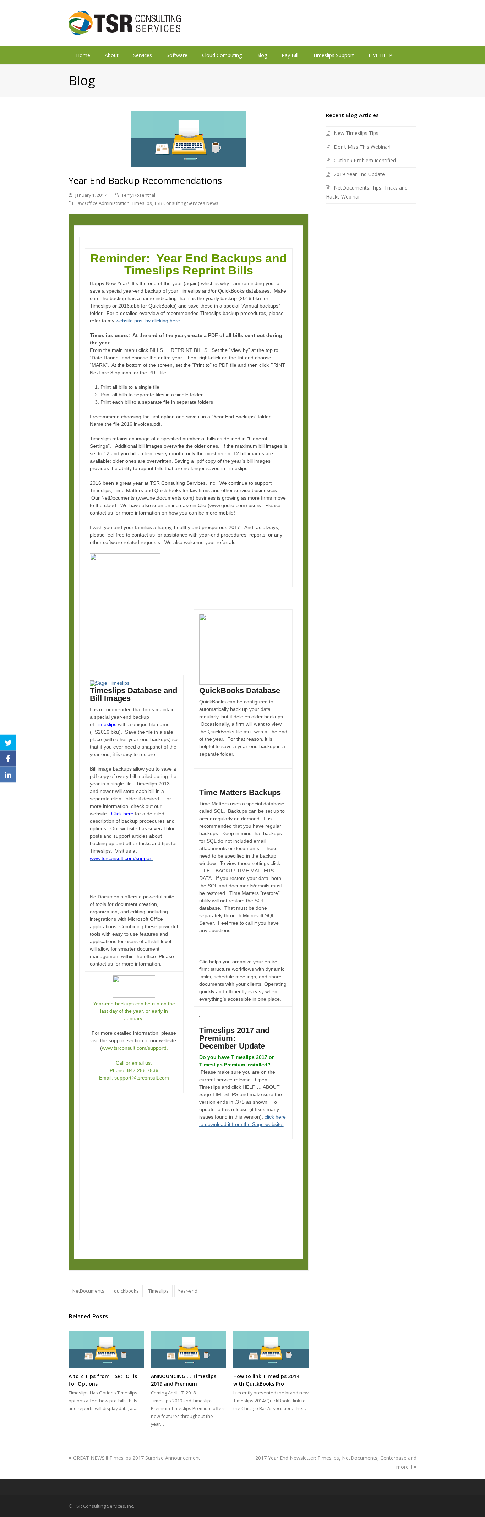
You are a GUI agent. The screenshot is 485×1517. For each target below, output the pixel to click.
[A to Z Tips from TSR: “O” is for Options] (106, 1349)
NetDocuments (88, 1291)
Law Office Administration (103, 203)
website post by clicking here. (148, 320)
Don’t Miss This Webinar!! (363, 146)
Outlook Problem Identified (365, 160)
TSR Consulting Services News (186, 203)
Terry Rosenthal (138, 195)
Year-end (187, 1291)
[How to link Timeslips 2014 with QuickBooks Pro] (271, 1349)
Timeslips (142, 203)
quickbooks (126, 1291)
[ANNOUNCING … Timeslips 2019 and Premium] (188, 1349)
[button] (8, 743)
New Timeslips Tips (356, 133)
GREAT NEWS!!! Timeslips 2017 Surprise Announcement (136, 1458)
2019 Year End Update (359, 174)
